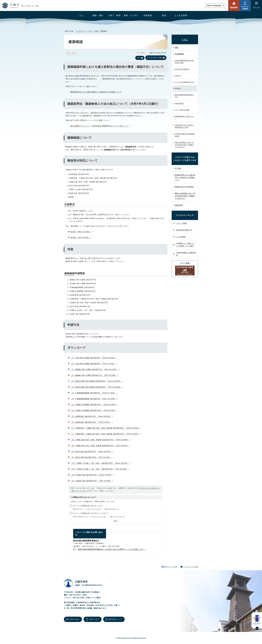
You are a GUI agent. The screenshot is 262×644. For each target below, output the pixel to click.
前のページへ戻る (170, 566)
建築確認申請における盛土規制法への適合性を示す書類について (96, 92)
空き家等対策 (179, 54)
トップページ (81, 31)
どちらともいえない (94, 509)
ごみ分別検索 (181, 237)
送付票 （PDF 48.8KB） (80, 237)
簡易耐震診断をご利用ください (184, 117)
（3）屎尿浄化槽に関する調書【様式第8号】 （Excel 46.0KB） (96, 381)
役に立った (78, 509)
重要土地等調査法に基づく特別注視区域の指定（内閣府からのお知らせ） (184, 145)
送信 (115, 521)
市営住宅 (178, 75)
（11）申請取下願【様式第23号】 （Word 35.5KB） (91, 475)
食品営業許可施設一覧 (184, 230)
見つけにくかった (118, 517)
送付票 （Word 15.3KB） (81, 232)
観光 (164, 15)
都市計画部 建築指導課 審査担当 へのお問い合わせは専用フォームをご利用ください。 (112, 549)
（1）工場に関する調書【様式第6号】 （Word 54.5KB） (93, 358)
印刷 (138, 58)
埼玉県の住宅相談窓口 (182, 69)
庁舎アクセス (94, 619)
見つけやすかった (81, 517)
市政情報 (147, 15)
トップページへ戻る (190, 566)
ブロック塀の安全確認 (182, 110)
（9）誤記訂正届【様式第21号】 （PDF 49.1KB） (91, 457)
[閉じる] (257, 611)
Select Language (214, 5)
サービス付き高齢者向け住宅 (184, 82)
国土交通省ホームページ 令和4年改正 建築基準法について (100, 126)
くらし (81, 15)
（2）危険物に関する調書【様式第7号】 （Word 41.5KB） (94, 369)
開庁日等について (115, 619)
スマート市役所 (245, 8)
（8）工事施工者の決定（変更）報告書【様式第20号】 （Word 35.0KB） (100, 440)
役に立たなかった (113, 509)
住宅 (96, 31)
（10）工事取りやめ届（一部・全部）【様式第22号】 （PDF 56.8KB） (99, 469)
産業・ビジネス (131, 15)
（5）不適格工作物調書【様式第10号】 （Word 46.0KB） (94, 404)
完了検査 (178, 168)
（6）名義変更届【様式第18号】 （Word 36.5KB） (91, 416)
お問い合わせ (74, 619)
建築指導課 (179, 205)
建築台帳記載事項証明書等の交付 (184, 96)
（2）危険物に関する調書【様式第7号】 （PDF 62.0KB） (94, 375)
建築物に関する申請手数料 (184, 187)
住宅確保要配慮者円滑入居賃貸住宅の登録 (184, 61)
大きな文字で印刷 (154, 58)
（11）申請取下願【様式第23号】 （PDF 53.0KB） (91, 481)
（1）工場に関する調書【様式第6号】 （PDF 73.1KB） (93, 364)
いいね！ (73, 53)
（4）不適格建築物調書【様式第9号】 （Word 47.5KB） (93, 393)
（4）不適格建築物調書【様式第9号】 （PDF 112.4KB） (93, 399)
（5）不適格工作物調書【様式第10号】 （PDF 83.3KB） (93, 410)
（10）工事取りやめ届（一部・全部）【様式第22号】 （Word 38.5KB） (100, 463)
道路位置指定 (179, 103)
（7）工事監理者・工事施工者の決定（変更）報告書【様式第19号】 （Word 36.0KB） (105, 428)
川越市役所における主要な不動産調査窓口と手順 (184, 126)
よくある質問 (181, 15)
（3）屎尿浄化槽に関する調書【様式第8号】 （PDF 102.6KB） (96, 387)
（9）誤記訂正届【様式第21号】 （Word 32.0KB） (91, 451)
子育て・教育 (114, 15)
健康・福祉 (98, 15)
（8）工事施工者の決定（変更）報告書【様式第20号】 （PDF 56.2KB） (100, 446)
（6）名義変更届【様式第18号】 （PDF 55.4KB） (91, 422)
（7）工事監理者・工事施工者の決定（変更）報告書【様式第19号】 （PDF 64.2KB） (105, 434)
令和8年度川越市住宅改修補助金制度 (185, 135)
